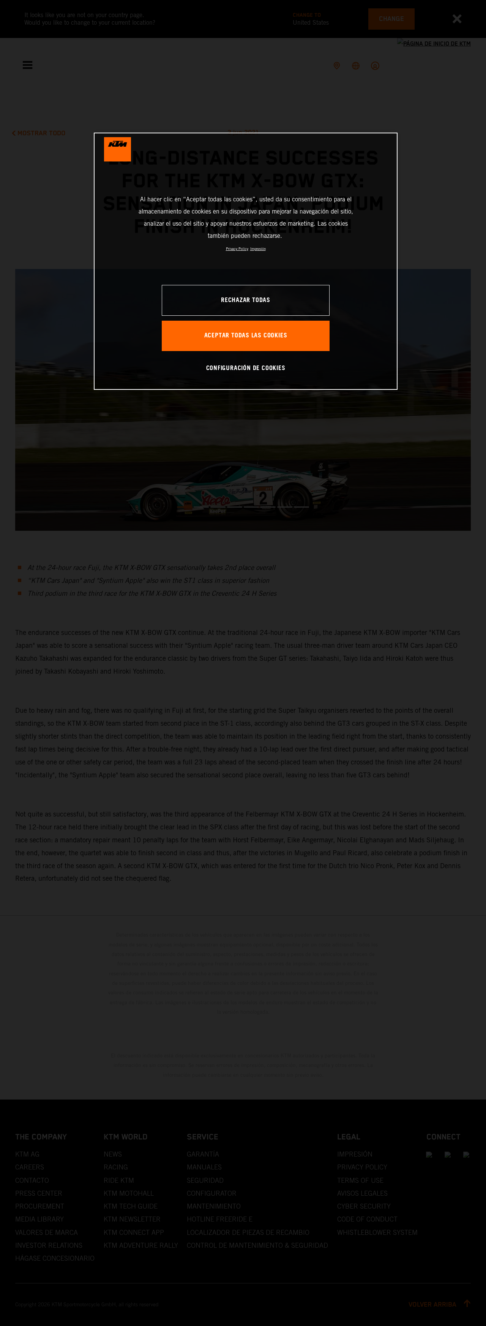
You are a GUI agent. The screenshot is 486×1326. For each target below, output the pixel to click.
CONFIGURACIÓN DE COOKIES (246, 368)
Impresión (258, 249)
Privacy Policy (237, 249)
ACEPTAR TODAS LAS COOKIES (245, 336)
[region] (246, 261)
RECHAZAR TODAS (245, 300)
